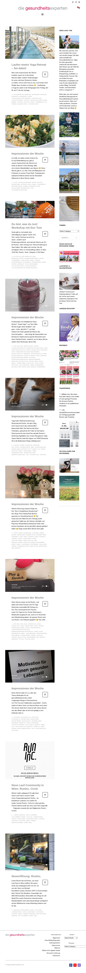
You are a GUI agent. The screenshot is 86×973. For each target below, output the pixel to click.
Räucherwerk (40, 542)
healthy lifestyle (17, 353)
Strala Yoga (30, 363)
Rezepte (37, 724)
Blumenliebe (29, 445)
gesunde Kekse (30, 534)
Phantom (25, 542)
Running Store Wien (29, 913)
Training (14, 104)
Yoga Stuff (15, 730)
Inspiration (15, 96)
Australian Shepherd (24, 182)
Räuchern (32, 542)
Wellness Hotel (22, 104)
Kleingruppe (23, 96)
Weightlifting (34, 546)
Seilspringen (26, 544)
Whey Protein (22, 366)
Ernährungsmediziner (31, 258)
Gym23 (13, 351)
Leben (25, 540)
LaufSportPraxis (35, 627)
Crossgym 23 (32, 624)
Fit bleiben (35, 533)
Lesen (37, 355)
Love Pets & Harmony (18, 724)
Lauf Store (38, 910)
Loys (38, 449)
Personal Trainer (17, 542)
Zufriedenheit (41, 366)
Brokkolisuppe (28, 346)
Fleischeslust (16, 719)
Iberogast (22, 722)
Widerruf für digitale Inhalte (51, 950)
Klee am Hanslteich (17, 355)
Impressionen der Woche (28, 153)
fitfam (45, 348)
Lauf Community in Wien (18, 817)
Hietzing (40, 625)
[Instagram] (79, 2)
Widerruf (57, 948)
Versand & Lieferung (53, 953)
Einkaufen (16, 910)
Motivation (33, 100)
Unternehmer (39, 365)
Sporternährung (17, 262)
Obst (35, 540)
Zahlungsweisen (54, 943)
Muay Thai (30, 540)
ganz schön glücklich (18, 350)
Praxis (29, 184)
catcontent (16, 717)
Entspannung (36, 94)
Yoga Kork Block (40, 728)
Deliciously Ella (26, 717)
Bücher (36, 346)
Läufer (34, 538)
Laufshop (41, 818)
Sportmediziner (36, 262)
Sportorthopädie (17, 186)
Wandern (25, 186)
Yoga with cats (34, 454)
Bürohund (36, 445)
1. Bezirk (16, 815)
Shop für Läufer (41, 913)
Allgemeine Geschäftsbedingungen (52, 939)
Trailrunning (27, 450)
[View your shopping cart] (79, 8)
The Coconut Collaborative (24, 726)
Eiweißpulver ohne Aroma (35, 348)
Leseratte (43, 355)
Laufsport (15, 820)
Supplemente (16, 635)
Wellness (14, 366)
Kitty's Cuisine (32, 449)
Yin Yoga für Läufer (18, 266)
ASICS (15, 346)
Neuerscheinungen (34, 359)
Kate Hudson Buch (36, 353)
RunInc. (45, 100)
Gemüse (41, 533)
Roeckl (41, 361)
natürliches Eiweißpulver (20, 359)
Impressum (56, 955)
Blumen (22, 445)
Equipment (34, 815)
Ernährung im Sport (18, 258)
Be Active (40, 182)
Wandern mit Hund (34, 186)
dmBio (32, 447)
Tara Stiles (15, 365)
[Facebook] (72, 2)
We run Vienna (16, 188)
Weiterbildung (25, 188)
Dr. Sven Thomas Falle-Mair (27, 256)
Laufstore (22, 820)
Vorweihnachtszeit (17, 452)
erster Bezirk (24, 910)
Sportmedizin (41, 184)
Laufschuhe (39, 912)
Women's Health (26, 728)
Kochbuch (42, 536)
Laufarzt (41, 258)
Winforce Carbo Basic (18, 454)
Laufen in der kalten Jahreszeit (21, 98)
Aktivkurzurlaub (18, 94)
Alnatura (16, 445)
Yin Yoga (21, 639)
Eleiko (39, 624)
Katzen (44, 353)
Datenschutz (56, 945)
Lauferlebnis (31, 912)
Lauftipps (26, 100)
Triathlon (40, 635)
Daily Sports (15, 447)
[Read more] (45, 77)
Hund (25, 536)
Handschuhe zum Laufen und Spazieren (27, 351)
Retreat (40, 100)
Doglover (35, 717)
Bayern (34, 182)
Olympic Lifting (38, 631)
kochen (26, 355)
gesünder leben (41, 534)
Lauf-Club (29, 817)
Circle (28, 815)
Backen (20, 533)
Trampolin (36, 726)
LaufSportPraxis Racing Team (21, 629)
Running (14, 102)
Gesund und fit (26, 721)
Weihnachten (28, 452)
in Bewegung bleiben (18, 627)
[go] (76, 238)
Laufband (32, 355)
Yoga (32, 188)
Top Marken (24, 915)
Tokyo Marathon (24, 365)
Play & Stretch (29, 724)
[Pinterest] (76, 2)
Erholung (43, 94)
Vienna (44, 262)
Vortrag (14, 264)
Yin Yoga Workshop (30, 266)
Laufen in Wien (24, 260)
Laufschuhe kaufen (32, 818)
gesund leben (16, 184)
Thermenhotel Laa (41, 102)
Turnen (32, 365)
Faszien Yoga (15, 625)
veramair (14, 51)
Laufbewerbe (16, 260)
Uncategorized (16, 54)
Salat (13, 726)
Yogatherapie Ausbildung (19, 190)
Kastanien (30, 536)
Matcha (43, 449)
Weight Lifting (22, 637)
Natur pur (15, 450)
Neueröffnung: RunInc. (26, 876)
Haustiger (24, 449)
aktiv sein (16, 624)
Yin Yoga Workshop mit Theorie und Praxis (24, 267)
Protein (31, 361)
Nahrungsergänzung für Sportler (22, 631)
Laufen (30, 96)
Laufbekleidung (38, 817)
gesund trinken (16, 721)
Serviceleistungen (17, 822)
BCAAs (25, 624)
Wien (28, 366)
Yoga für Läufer (33, 104)
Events (32, 910)
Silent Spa (26, 102)
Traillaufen (42, 544)
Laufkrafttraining (17, 100)
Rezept (14, 544)
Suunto (32, 102)
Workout (33, 366)
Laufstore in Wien (17, 540)
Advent (15, 533)
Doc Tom (15, 256)
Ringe (36, 361)
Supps (36, 363)
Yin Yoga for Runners (31, 264)
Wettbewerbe (31, 637)
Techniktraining (25, 635)
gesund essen (35, 350)
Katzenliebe (34, 722)
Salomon (20, 102)
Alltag (15, 182)
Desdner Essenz (25, 447)
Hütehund (24, 184)
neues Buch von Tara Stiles (20, 361)
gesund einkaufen (40, 447)
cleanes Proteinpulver (19, 348)
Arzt (21, 624)
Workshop (21, 264)
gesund (28, 350)
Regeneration (16, 633)
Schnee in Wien (21, 363)
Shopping (14, 915)
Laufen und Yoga (37, 98)
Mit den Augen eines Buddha (20, 357)
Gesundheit (43, 350)
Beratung (22, 815)
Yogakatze (43, 454)
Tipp (19, 915)
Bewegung (28, 94)
